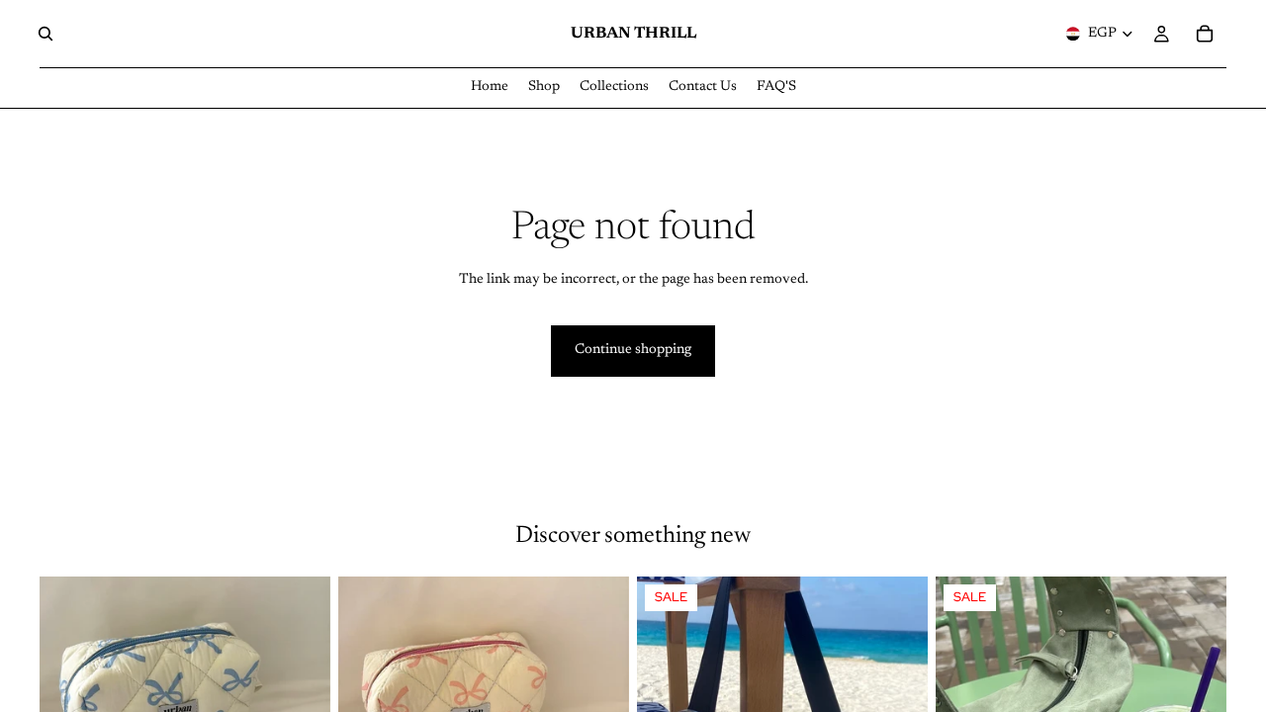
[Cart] (1204, 33)
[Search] (45, 33)
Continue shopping (633, 350)
